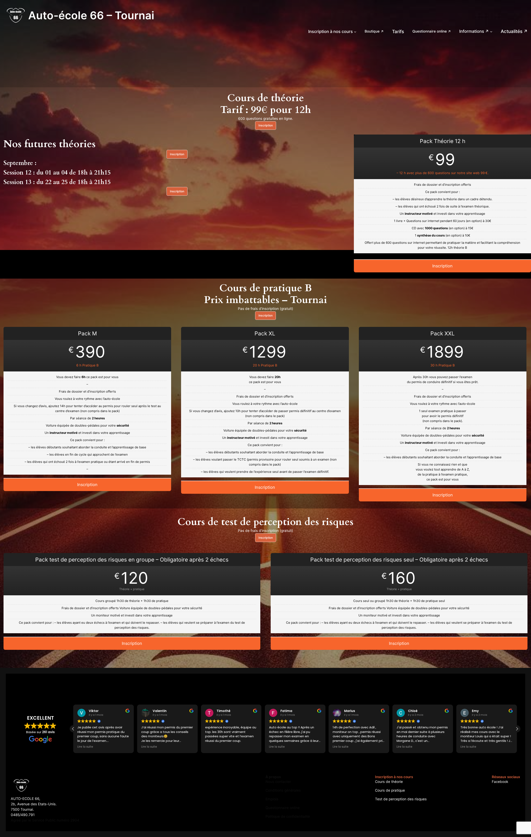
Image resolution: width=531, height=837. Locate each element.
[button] (73, 729)
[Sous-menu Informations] (491, 31)
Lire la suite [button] (85, 747)
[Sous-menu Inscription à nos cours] (355, 31)
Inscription (265, 125)
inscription (265, 315)
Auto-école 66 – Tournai (91, 15)
